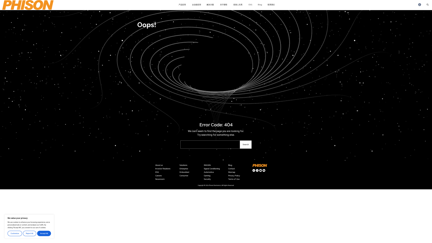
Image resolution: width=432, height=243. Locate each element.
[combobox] (210, 145)
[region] (29, 226)
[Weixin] (264, 170)
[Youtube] (260, 170)
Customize (15, 233)
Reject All (29, 233)
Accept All (44, 233)
